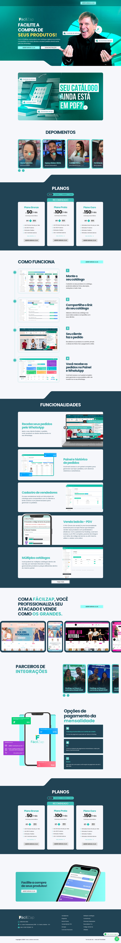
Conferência (86, 918)
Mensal (50, 194)
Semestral (64, 194)
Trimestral (57, 194)
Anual (71, 194)
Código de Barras (88, 927)
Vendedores (65, 916)
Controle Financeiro (67, 930)
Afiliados (85, 930)
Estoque (64, 927)
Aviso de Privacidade (100, 939)
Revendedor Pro (87, 924)
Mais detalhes (30, 236)
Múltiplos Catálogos (88, 916)
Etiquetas (64, 918)
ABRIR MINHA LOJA (88, 3)
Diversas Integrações (89, 921)
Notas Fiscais (65, 921)
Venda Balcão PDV (67, 924)
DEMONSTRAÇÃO (51, 48)
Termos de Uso (90, 939)
